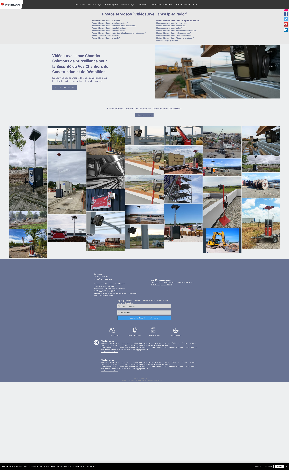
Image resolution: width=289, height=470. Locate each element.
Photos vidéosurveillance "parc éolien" (106, 21)
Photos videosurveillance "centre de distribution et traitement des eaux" (119, 33)
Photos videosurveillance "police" (169, 28)
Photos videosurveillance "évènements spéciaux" (175, 38)
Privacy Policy (90, 466)
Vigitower (114, 345)
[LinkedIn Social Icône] (286, 30)
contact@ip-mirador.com (103, 279)
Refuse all (268, 466)
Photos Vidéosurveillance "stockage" (105, 35)
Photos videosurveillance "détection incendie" (173, 35)
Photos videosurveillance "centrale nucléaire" (109, 30)
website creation (156, 380)
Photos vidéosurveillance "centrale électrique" (109, 28)
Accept (279, 466)
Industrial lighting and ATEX (161, 285)
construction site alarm (109, 352)
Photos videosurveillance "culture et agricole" (173, 33)
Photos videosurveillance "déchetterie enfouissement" (176, 30)
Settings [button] (258, 466)
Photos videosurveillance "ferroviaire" (106, 38)
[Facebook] (286, 14)
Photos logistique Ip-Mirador (167, 40)
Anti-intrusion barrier (185, 282)
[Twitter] (286, 19)
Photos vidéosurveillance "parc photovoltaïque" (110, 23)
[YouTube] (286, 24)
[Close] (286, 466)
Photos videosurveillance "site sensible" (171, 25)
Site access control (171, 282)
